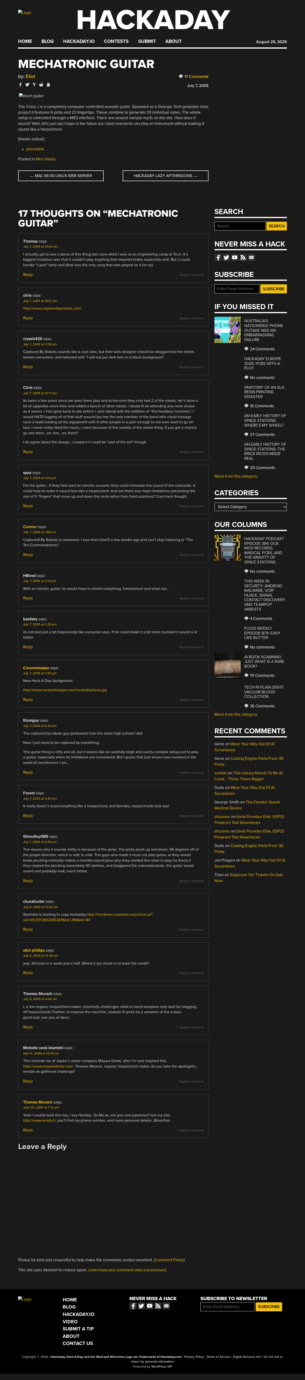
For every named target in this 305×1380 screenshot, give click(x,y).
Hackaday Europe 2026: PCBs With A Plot (262, 363)
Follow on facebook (218, 257)
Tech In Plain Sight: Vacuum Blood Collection (264, 692)
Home (25, 41)
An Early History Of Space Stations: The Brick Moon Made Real (265, 451)
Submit (147, 41)
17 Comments (195, 76)
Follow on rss (243, 257)
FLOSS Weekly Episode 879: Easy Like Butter (262, 633)
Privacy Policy (194, 1357)
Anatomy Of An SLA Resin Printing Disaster (264, 392)
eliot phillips (34, 950)
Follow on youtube (234, 257)
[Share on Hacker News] (34, 84)
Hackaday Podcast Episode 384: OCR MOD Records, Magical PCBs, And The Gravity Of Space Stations (264, 550)
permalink (35, 149)
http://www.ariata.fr (39, 1120)
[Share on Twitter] (27, 84)
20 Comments (262, 467)
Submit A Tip (78, 1329)
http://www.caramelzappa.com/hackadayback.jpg (65, 690)
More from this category (235, 476)
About (173, 41)
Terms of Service (218, 1357)
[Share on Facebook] (20, 84)
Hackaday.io (79, 41)
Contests (116, 41)
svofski (220, 773)
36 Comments (262, 706)
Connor (30, 526)
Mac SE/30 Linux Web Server (61, 175)
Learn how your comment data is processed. (127, 1270)
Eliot (31, 76)
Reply (28, 274)
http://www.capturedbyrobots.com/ (52, 308)
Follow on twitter (226, 257)
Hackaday (153, 20)
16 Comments (261, 406)
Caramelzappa (36, 667)
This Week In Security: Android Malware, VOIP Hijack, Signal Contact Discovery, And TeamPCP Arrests (265, 595)
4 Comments (260, 618)
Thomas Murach (37, 1102)
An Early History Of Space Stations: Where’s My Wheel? (265, 420)
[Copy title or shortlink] (48, 84)
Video (70, 1322)
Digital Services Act (247, 1357)
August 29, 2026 (271, 41)
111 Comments (261, 675)
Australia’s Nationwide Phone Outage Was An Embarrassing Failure (263, 330)
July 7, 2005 (197, 85)
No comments (262, 377)
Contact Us (78, 1343)
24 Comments (262, 349)
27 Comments (262, 434)
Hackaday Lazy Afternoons (165, 175)
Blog (47, 41)
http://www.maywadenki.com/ (48, 1066)
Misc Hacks (46, 159)
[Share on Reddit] (41, 84)
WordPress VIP (161, 1367)
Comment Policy (169, 1259)
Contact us (251, 257)
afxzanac (222, 816)
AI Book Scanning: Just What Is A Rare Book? (264, 661)
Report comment (191, 275)
